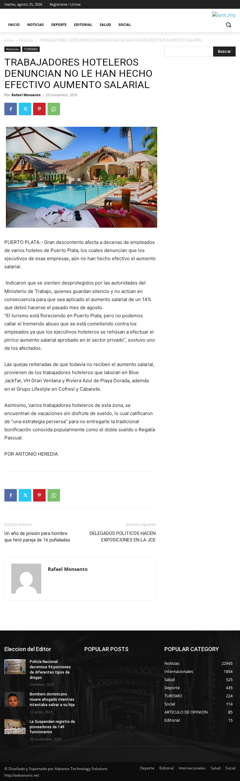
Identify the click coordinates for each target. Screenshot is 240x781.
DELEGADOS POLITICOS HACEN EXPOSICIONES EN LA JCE (123, 537)
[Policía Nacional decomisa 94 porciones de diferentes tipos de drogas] (15, 666)
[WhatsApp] (54, 109)
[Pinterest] (39, 109)
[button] (228, 24)
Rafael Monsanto (26, 94)
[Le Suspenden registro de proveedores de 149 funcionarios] (15, 726)
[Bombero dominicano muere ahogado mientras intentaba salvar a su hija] (15, 699)
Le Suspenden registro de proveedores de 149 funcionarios (52, 726)
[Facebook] (10, 109)
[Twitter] (25, 109)
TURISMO (31, 49)
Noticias (26, 40)
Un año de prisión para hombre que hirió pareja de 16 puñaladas (37, 537)
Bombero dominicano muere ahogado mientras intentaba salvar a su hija (52, 699)
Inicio (8, 40)
